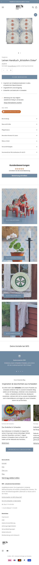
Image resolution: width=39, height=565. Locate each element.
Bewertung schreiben (19, 176)
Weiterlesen (5, 443)
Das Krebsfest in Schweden (11, 427)
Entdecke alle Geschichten (19, 449)
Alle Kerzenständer (14, 258)
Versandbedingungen (8, 529)
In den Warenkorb (19, 77)
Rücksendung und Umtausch (10, 535)
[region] (19, 361)
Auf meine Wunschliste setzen (12, 111)
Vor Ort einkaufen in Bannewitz (11, 501)
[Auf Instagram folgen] (3, 551)
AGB (3, 520)
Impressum (5, 517)
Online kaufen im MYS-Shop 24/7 (12, 497)
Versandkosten (12, 66)
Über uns (4, 470)
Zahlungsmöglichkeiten (9, 526)
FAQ (3, 467)
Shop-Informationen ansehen (13, 102)
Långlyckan (5, 57)
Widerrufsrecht (6, 532)
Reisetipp (35, 424)
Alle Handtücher (13, 333)
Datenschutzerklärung (8, 523)
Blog (3, 474)
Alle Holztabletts (13, 296)
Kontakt (4, 463)
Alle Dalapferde (12, 220)
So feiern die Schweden (8, 424)
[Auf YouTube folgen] (7, 551)
